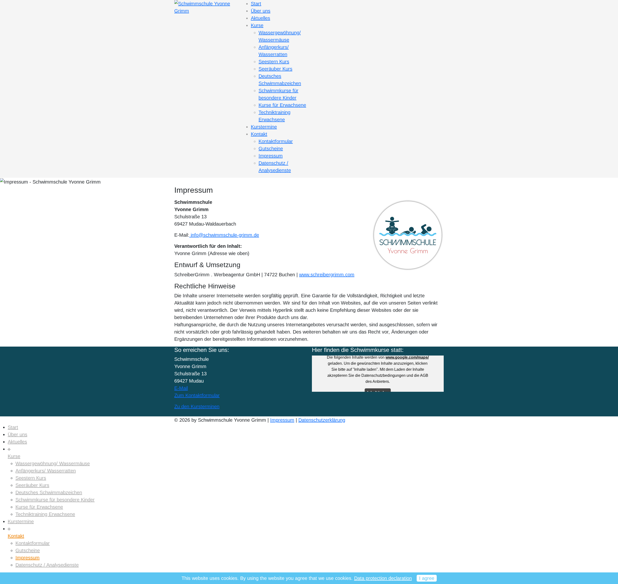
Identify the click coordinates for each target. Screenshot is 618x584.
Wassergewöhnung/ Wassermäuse (52, 463)
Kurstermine (264, 126)
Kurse (257, 25)
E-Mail (181, 388)
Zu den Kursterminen (196, 406)
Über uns (260, 11)
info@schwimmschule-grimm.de (224, 235)
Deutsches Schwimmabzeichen (48, 492)
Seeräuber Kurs (275, 68)
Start (256, 3)
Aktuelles (260, 18)
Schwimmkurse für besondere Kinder (55, 499)
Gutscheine (271, 148)
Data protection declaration (383, 578)
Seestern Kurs (274, 61)
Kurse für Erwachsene (282, 105)
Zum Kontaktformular (197, 395)
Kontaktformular (276, 141)
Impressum (271, 155)
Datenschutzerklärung (321, 420)
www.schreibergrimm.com (326, 274)
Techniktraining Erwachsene (45, 514)
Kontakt (259, 134)
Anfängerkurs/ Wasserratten (45, 470)
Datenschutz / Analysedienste (47, 565)
